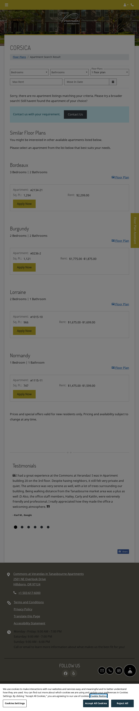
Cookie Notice (98, 696)
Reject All (122, 703)
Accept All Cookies (96, 703)
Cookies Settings (15, 703)
